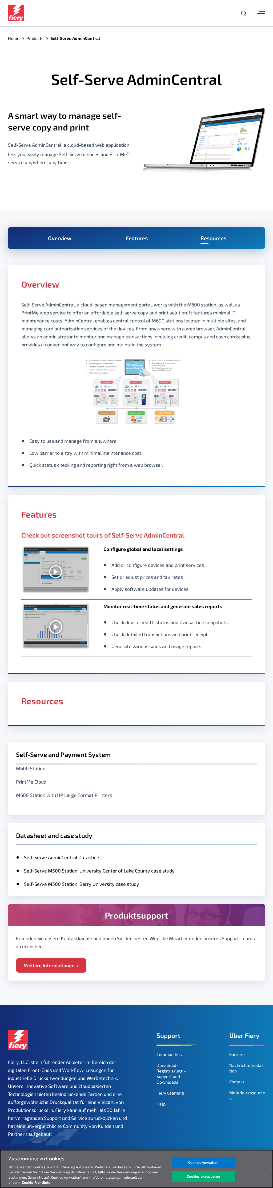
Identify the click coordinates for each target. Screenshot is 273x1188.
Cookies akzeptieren (203, 1176)
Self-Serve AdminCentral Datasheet (62, 857)
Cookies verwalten (203, 1162)
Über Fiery (244, 1035)
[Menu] (261, 13)
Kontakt (236, 1081)
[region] (136, 1169)
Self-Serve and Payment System (63, 754)
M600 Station (30, 768)
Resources (213, 238)
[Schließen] (264, 1168)
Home (13, 38)
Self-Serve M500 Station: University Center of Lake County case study (99, 871)
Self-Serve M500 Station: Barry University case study (81, 884)
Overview (59, 238)
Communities (169, 1054)
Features (137, 238)
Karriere (237, 1054)
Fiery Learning (170, 1092)
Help (161, 1103)
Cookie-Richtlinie (36, 1182)
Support (168, 1035)
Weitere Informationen (49, 965)
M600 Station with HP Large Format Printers (64, 795)
